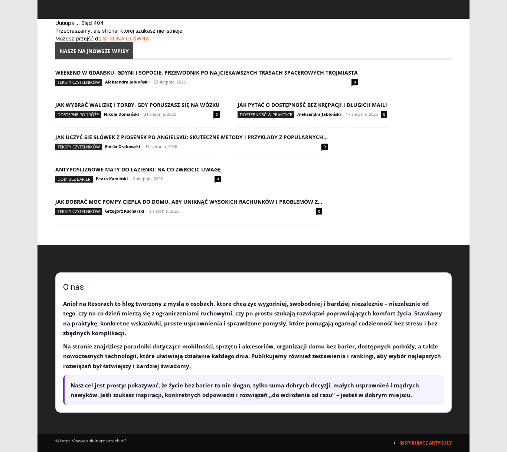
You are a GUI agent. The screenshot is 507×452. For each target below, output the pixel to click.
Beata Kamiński (112, 178)
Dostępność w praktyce (266, 114)
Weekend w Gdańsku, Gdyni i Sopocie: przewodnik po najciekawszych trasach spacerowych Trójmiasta (206, 72)
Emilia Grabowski (122, 146)
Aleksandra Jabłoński (126, 82)
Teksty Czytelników (79, 82)
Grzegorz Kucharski (124, 211)
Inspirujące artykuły (425, 443)
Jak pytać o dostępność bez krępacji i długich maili (312, 104)
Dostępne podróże (78, 114)
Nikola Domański (121, 114)
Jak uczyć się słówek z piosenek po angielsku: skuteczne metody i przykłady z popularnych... (191, 137)
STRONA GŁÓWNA (126, 38)
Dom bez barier (74, 179)
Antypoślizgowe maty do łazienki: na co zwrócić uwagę (138, 169)
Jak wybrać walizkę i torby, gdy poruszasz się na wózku (137, 104)
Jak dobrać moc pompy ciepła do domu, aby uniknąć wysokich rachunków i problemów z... (188, 201)
